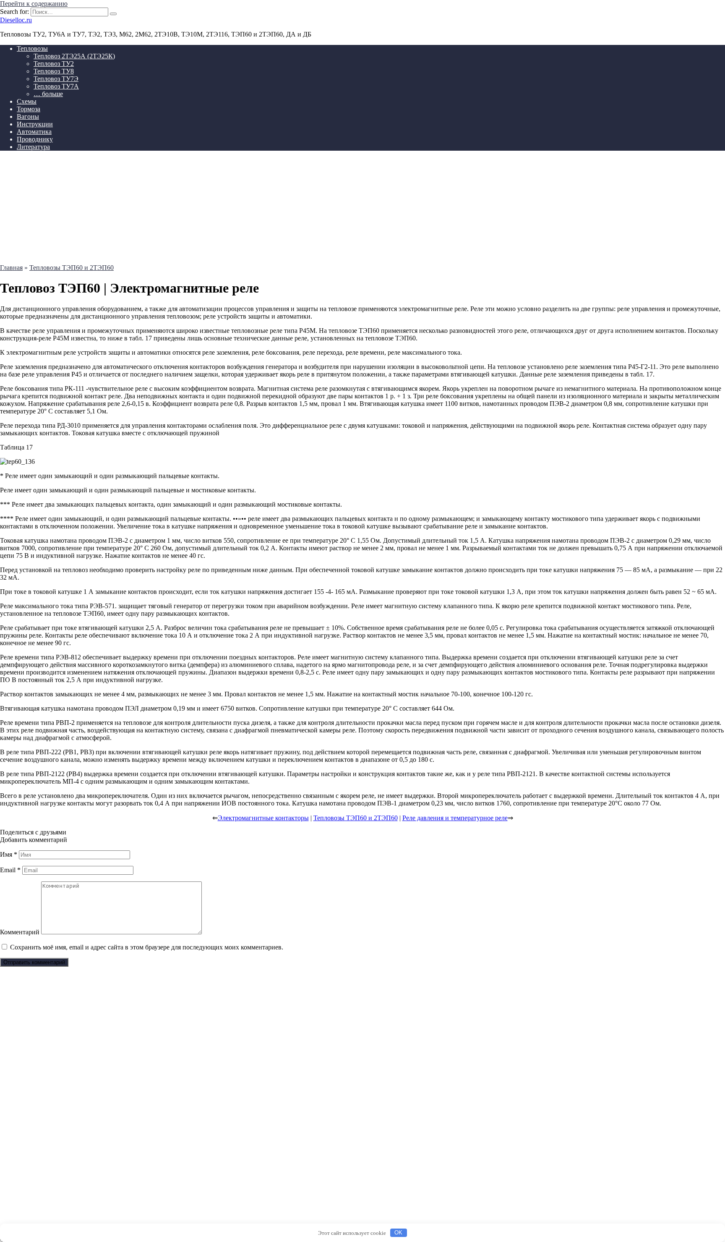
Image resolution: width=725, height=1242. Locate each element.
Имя (8, 854)
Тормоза (28, 108)
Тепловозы (32, 48)
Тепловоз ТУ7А (56, 86)
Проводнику (35, 139)
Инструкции (35, 124)
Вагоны (28, 116)
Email (10, 869)
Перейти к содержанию (34, 3)
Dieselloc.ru (16, 20)
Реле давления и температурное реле (455, 817)
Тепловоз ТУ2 (54, 63)
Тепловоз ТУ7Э (56, 78)
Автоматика (34, 131)
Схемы (27, 101)
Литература (33, 146)
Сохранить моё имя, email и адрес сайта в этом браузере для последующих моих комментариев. (146, 947)
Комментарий (19, 932)
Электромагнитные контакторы (263, 817)
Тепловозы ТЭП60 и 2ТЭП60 (355, 817)
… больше (48, 93)
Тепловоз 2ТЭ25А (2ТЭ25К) (74, 56)
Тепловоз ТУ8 (54, 71)
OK (398, 1232)
